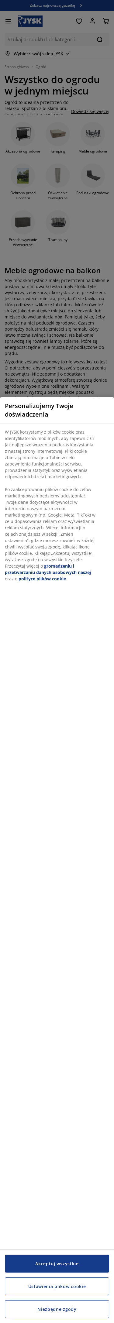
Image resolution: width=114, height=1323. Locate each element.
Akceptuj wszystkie (57, 1263)
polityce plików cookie (42, 579)
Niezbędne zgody (57, 1309)
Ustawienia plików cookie (57, 1286)
